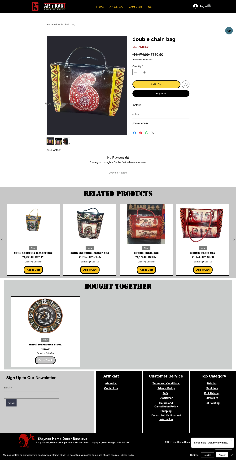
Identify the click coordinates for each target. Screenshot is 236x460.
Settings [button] (194, 454)
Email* (7, 387)
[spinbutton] (140, 72)
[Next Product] (234, 240)
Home (50, 24)
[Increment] (145, 72)
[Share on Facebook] (134, 133)
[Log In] (193, 6)
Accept (222, 454)
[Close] (232, 454)
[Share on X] (153, 133)
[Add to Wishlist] (186, 84)
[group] (118, 240)
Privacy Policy (127, 454)
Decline (207, 454)
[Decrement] (135, 72)
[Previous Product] (2, 240)
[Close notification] (231, 440)
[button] (150, 7)
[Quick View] (33, 224)
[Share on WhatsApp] (147, 133)
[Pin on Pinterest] (141, 133)
